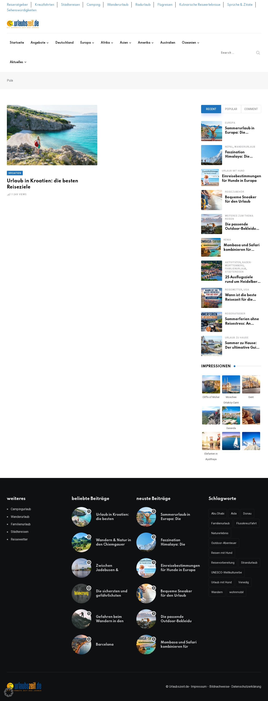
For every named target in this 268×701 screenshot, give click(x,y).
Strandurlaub (249, 562)
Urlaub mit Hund (233, 170)
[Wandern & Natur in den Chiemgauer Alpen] (81, 542)
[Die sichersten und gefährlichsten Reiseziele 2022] (81, 593)
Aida (234, 513)
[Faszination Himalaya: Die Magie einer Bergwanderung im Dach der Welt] (211, 155)
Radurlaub (143, 4)
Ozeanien (189, 42)
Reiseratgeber (17, 4)
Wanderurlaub (118, 4)
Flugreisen (165, 4)
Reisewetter (233, 289)
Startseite (17, 42)
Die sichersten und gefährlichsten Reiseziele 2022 (111, 596)
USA (246, 289)
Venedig (243, 582)
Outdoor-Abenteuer (223, 543)
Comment (251, 109)
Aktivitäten (233, 262)
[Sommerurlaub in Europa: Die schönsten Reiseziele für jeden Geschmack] (211, 131)
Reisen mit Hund (221, 553)
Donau (247, 513)
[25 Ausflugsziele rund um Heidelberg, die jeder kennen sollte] (211, 272)
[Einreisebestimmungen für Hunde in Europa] (210, 177)
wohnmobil (236, 592)
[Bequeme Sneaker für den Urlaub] (211, 200)
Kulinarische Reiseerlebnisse (199, 4)
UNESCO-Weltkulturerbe (226, 572)
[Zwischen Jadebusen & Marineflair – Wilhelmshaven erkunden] (81, 568)
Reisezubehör (234, 191)
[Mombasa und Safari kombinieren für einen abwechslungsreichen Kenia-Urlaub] (211, 247)
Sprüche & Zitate (240, 4)
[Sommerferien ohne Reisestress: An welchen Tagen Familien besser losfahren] (211, 322)
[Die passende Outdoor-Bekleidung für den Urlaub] (211, 224)
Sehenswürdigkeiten (21, 10)
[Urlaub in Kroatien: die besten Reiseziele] (81, 517)
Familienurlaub (235, 268)
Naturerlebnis (219, 533)
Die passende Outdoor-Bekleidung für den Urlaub (243, 229)
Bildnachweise (219, 686)
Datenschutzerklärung (246, 686)
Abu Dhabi (217, 513)
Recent (211, 109)
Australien (167, 42)
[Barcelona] (81, 644)
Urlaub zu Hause (237, 337)
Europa (85, 42)
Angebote (38, 42)
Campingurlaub (21, 509)
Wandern (217, 592)
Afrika (105, 42)
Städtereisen (70, 4)
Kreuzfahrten (44, 4)
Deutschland (64, 42)
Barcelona (105, 644)
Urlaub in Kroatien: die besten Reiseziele (112, 519)
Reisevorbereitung (222, 562)
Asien (124, 42)
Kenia (227, 239)
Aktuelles (16, 62)
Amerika (144, 42)
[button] (8, 692)
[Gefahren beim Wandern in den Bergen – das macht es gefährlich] (81, 619)
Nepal (229, 146)
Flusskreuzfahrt (246, 523)
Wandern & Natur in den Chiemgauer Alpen (113, 544)
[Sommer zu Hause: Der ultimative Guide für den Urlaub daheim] (211, 346)
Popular (231, 109)
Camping (93, 4)
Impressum (199, 686)
